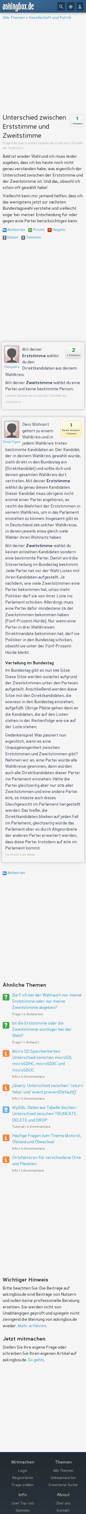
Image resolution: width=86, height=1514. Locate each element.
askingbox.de (18, 6)
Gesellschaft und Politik (50, 18)
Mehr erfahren (32, 1326)
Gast (20, 143)
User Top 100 (22, 1503)
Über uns (63, 1503)
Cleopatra (11, 367)
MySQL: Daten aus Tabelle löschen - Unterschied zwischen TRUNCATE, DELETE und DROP (45, 1114)
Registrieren (22, 1478)
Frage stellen (22, 1485)
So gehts (36, 1360)
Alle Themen (14, 18)
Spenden (23, 1511)
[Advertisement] (43, 65)
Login (22, 1471)
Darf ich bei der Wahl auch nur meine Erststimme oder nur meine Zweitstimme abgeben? (46, 1001)
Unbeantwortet (63, 1478)
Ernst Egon (11, 442)
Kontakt (63, 1511)
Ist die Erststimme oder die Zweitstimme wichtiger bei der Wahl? (42, 1029)
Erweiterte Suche (63, 1485)
